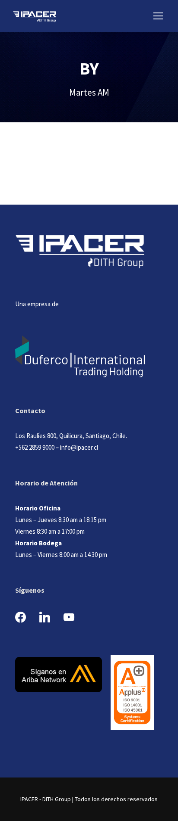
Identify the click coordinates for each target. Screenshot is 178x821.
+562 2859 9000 (34, 447)
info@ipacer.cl (79, 447)
